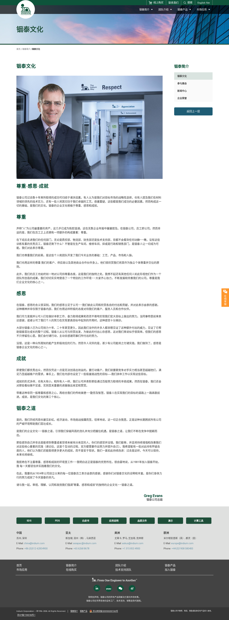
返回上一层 (193, 111)
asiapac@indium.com (84, 543)
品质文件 (142, 520)
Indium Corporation (25, 611)
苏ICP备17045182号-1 (26, 615)
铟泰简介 (144, 9)
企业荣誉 (182, 98)
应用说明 (114, 520)
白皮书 (85, 520)
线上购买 (158, 2)
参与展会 (182, 83)
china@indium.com (34, 543)
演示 (170, 520)
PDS (57, 520)
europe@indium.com (182, 543)
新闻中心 (182, 90)
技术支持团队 (123, 569)
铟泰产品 (183, 9)
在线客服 (225, 299)
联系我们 (173, 2)
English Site (203, 2)
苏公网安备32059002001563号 (105, 611)
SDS (29, 520)
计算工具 (198, 520)
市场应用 (202, 9)
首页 (18, 49)
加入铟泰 (170, 569)
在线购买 (71, 569)
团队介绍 (163, 9)
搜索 (189, 2)
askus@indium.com (132, 543)
